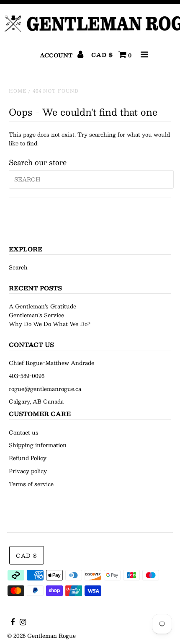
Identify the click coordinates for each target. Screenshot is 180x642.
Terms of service (31, 484)
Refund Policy (27, 458)
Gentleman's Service (36, 315)
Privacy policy (28, 471)
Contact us (24, 432)
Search (18, 267)
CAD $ (102, 55)
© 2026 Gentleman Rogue (41, 635)
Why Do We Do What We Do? (49, 324)
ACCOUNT (57, 55)
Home (17, 91)
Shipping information (38, 445)
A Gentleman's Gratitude (42, 306)
